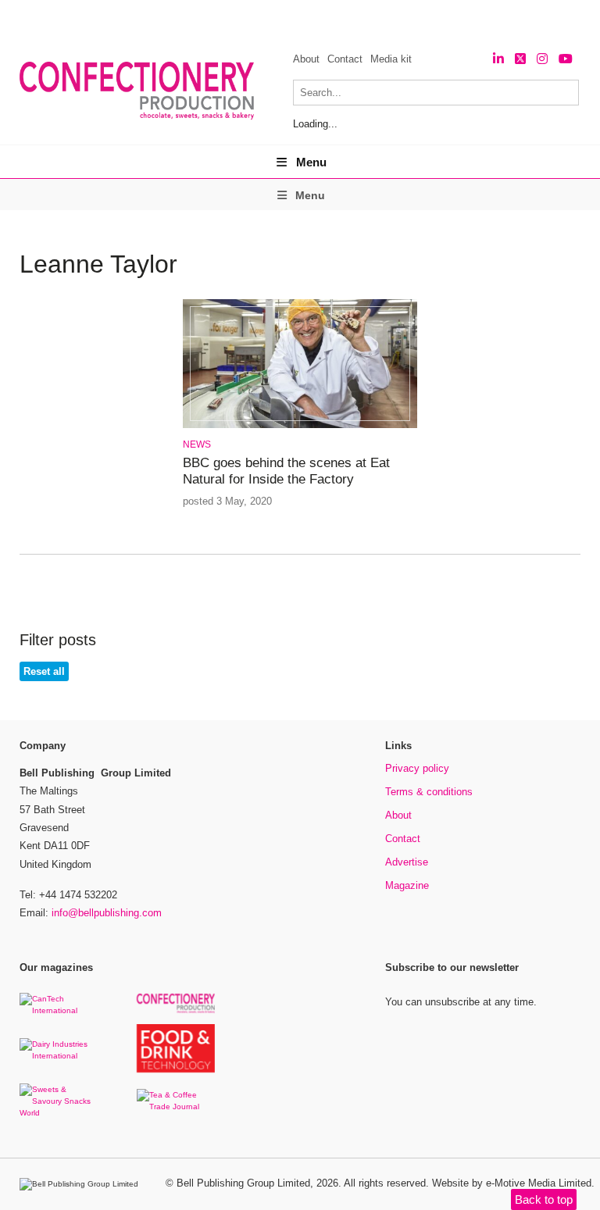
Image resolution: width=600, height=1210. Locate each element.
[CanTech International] (59, 1010)
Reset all (44, 671)
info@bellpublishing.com (107, 913)
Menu (311, 162)
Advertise (406, 862)
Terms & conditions (429, 792)
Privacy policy (417, 768)
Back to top (544, 1199)
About (306, 59)
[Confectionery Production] (176, 1010)
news (197, 444)
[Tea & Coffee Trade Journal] (176, 1106)
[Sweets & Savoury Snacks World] (59, 1112)
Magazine (407, 885)
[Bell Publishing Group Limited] (83, 1184)
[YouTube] (566, 59)
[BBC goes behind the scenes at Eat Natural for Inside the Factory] (300, 425)
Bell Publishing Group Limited (243, 1183)
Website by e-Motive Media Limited (511, 1183)
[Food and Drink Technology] (176, 1069)
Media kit (391, 59)
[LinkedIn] (498, 59)
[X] (520, 59)
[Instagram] (542, 59)
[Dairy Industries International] (59, 1055)
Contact (344, 59)
